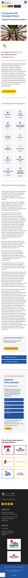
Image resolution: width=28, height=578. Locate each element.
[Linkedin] (8, 504)
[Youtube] (5, 504)
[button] (3, 32)
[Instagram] (11, 504)
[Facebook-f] (2, 504)
